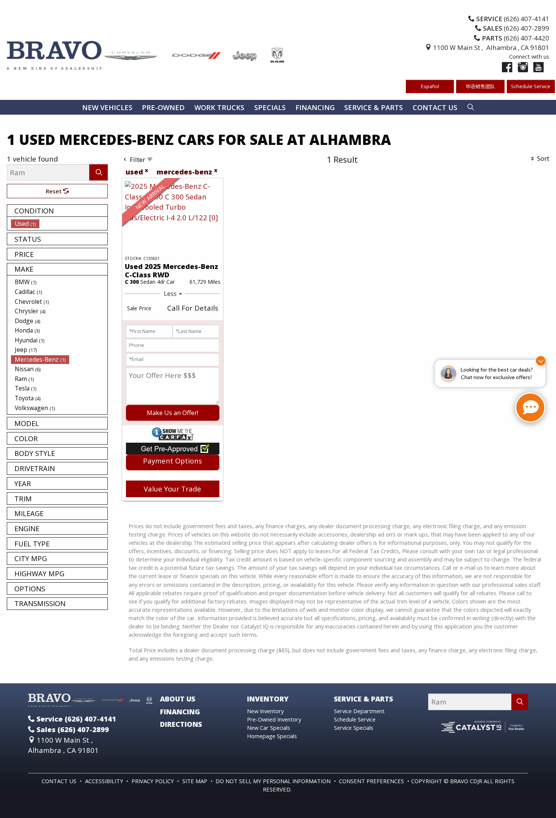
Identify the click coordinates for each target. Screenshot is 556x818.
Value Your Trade (172, 488)
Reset (54, 191)
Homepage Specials (272, 736)
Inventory (268, 699)
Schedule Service (530, 86)
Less (170, 293)
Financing (180, 711)
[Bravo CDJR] (146, 54)
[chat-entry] (530, 407)
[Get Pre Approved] (172, 447)
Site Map (195, 781)
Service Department (359, 711)
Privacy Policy (153, 781)
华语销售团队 (480, 86)
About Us (177, 699)
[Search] (98, 172)
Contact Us (60, 781)
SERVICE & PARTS (363, 699)
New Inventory (265, 711)
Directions (181, 724)
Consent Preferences (371, 781)
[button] (107, 107)
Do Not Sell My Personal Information (274, 781)
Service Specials (353, 727)
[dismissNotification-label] (540, 360)
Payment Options (172, 460)
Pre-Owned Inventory (274, 719)
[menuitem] (59, 224)
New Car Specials (268, 727)
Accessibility (105, 781)
